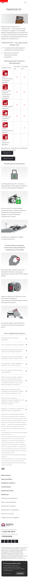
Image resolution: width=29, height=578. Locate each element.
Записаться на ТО (8, 158)
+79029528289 (6, 536)
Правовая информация (6, 560)
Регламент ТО (7, 153)
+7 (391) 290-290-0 (8, 531)
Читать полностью (7, 573)
